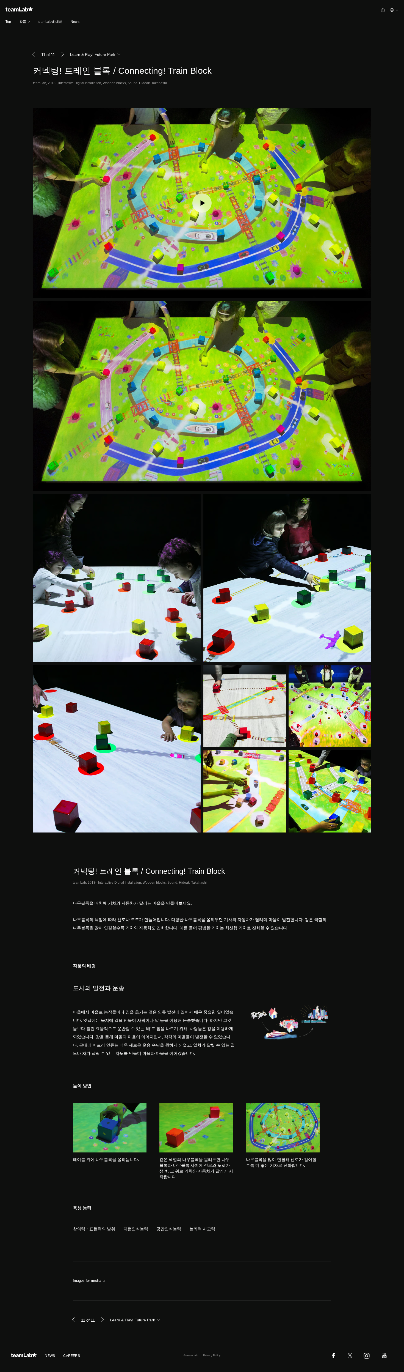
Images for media (87, 1280)
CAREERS (71, 1356)
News (75, 22)
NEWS (50, 1356)
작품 (23, 22)
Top (8, 22)
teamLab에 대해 (50, 22)
